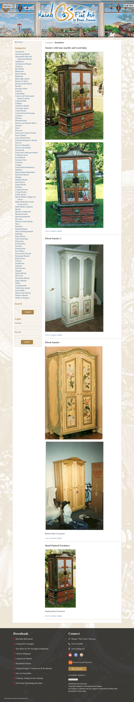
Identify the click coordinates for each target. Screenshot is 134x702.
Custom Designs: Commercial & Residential (33, 668)
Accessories (19, 52)
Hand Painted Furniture (57, 545)
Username (18, 323)
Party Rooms (20, 236)
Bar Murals (19, 69)
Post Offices (20, 251)
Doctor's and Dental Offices (26, 123)
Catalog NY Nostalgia (24, 644)
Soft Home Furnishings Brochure (28, 683)
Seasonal (18, 266)
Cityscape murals (21, 108)
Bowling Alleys (21, 88)
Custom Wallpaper (23, 654)
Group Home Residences (24, 167)
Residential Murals (23, 663)
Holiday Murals (21, 180)
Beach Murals (20, 74)
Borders (18, 86)
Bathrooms (19, 71)
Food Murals (20, 157)
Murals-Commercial (23, 212)
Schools (18, 261)
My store (18, 219)
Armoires (18, 66)
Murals (18, 209)
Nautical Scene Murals (24, 221)
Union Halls (20, 290)
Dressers (18, 125)
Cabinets (18, 91)
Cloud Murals (20, 111)
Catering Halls (20, 101)
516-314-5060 (77, 644)
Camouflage (20, 93)
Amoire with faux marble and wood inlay (66, 47)
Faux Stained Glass (22, 138)
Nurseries (19, 226)
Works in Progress (22, 298)
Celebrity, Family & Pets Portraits (29, 678)
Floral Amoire (52, 342)
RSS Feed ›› (19, 42)
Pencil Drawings (21, 239)
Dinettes (18, 118)
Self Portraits (20, 268)
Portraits (18, 246)
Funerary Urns (20, 160)
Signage (18, 271)
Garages (18, 165)
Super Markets (21, 281)
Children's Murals (22, 106)
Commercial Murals (23, 658)
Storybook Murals (22, 278)
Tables (17, 283)
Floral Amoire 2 (53, 238)
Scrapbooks (19, 263)
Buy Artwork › (77, 669)
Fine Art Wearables (22, 145)
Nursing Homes (21, 229)
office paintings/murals (24, 231)
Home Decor (20, 182)
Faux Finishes (20, 135)
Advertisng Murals (22, 54)
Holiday (18, 177)
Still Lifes (19, 276)
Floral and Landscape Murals (26, 152)
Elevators (19, 130)
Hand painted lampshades (25, 172)
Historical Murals (22, 175)
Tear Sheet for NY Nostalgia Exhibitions (31, 649)
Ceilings (18, 103)
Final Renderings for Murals (26, 140)
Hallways (18, 170)
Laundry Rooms (21, 189)
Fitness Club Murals (23, 148)
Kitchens (18, 187)
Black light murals (22, 79)
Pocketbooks (20, 244)
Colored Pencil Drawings (25, 113)
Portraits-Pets (20, 249)
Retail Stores (20, 258)
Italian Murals (20, 185)
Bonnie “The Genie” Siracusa (83, 639)
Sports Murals (20, 273)
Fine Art (18, 143)
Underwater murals (22, 288)
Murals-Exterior (21, 214)
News (17, 224)
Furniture (19, 162)
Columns (18, 116)
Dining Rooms (21, 120)
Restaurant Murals (22, 256)
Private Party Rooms (23, 253)
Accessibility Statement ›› (77, 675)
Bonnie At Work (21, 81)
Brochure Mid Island (24, 639)
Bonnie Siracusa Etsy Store (82, 662)
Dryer (17, 128)
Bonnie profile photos (23, 84)
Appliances (19, 61)
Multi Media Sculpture (24, 207)
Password (18, 332)
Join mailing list (78, 649)
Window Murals (21, 295)
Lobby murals (20, 194)
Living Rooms (20, 192)
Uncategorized (20, 285)
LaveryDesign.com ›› (23, 698)
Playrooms (19, 241)
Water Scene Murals (23, 293)
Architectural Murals (23, 64)
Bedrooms (19, 76)
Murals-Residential (22, 216)
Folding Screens (21, 155)
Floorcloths (19, 150)
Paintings (19, 234)
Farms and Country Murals (25, 133)
